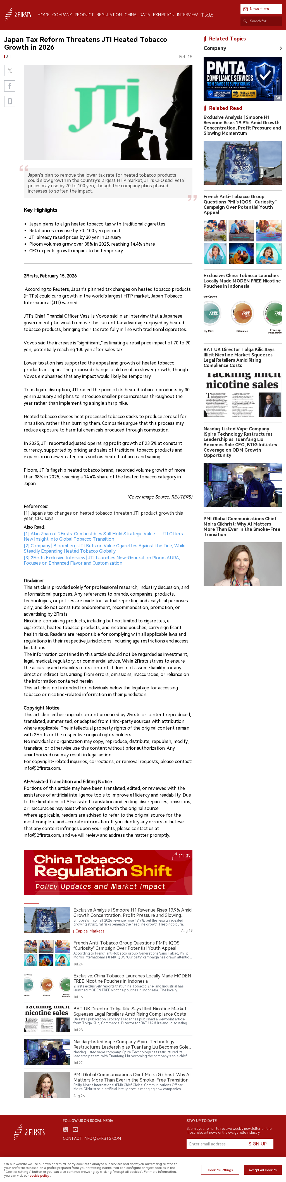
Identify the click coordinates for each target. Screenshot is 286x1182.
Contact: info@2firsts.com (92, 1138)
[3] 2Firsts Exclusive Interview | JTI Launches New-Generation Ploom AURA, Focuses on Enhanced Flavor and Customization (102, 560)
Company (215, 48)
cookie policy (39, 1176)
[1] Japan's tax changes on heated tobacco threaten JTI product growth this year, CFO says (103, 515)
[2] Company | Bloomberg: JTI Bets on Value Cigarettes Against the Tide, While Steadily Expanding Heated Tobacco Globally (104, 548)
